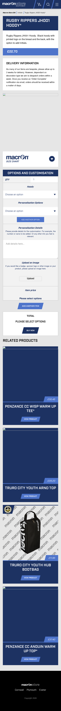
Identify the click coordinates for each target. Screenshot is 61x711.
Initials (20, 13)
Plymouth (31, 690)
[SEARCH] (48, 4)
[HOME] (30, 685)
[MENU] (56, 4)
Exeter (42, 690)
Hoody (30, 186)
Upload (30, 278)
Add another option (30, 220)
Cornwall (19, 690)
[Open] (52, 159)
